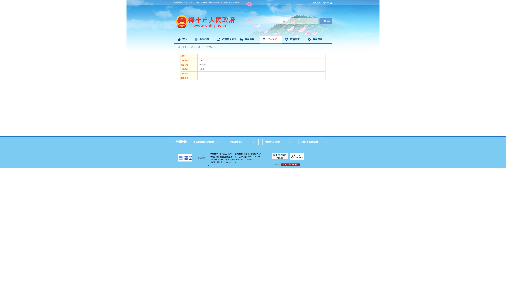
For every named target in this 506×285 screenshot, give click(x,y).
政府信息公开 (229, 39)
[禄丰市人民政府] (204, 7)
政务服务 (249, 39)
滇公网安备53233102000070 (225, 162)
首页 (184, 39)
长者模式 (316, 3)
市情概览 (295, 39)
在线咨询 (209, 47)
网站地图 (201, 158)
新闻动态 (204, 39)
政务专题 (317, 39)
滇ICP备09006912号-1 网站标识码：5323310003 (231, 159)
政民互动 (272, 39)
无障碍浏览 (327, 3)
